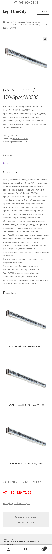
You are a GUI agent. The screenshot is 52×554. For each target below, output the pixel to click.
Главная (9, 22)
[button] (45, 39)
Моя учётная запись (8, 549)
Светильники (19, 22)
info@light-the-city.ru (16, 503)
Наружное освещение (18, 142)
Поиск (26, 549)
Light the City (14, 11)
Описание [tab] (7, 155)
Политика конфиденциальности (14, 542)
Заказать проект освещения (26, 519)
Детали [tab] (6, 162)
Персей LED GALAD (22, 25)
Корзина (40, 547)
